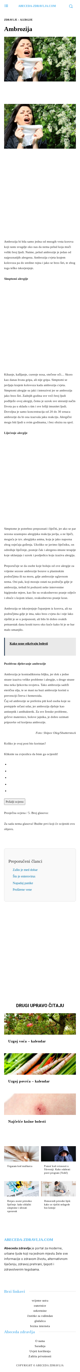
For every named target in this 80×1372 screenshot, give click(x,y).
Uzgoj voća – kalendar (27, 1041)
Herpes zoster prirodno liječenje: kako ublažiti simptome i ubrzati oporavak (19, 1206)
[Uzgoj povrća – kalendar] (40, 1064)
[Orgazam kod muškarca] (21, 1153)
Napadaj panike (23, 883)
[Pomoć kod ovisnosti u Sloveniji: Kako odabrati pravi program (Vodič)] (58, 1153)
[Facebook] (26, 91)
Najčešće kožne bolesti (27, 1121)
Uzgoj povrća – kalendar (29, 1081)
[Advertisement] (40, 194)
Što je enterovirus (24, 876)
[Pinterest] (45, 91)
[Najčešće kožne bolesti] (40, 1104)
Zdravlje (10, 19)
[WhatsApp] (54, 91)
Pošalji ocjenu (15, 801)
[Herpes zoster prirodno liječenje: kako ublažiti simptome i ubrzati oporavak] (21, 1188)
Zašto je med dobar (25, 870)
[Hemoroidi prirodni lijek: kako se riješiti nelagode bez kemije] (58, 1188)
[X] (35, 91)
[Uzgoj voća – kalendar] (40, 1024)
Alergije (26, 19)
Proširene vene (22, 889)
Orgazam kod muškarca (19, 1166)
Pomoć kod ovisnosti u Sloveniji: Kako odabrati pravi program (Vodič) (57, 1170)
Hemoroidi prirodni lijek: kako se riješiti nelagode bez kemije (57, 1204)
